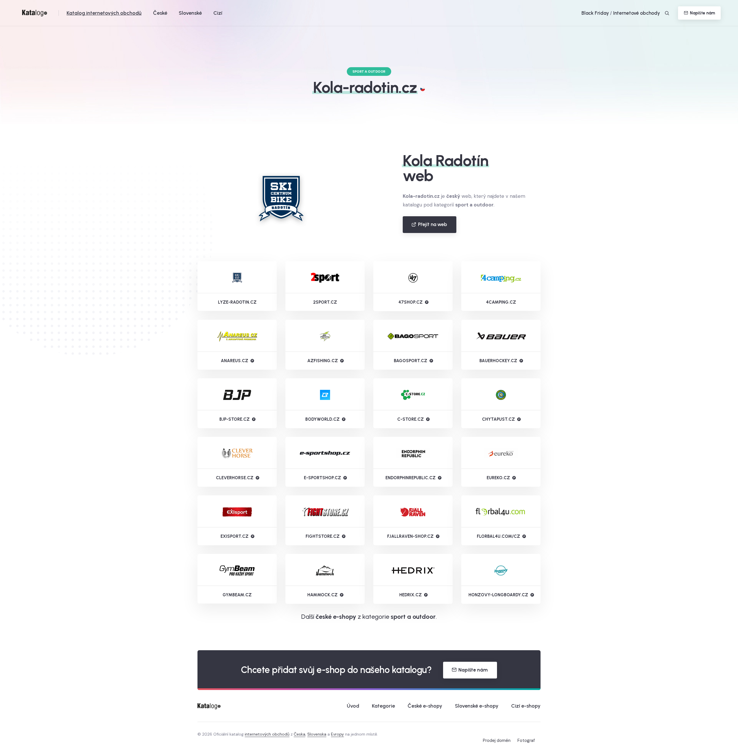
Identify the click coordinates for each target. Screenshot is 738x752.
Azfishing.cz (322, 360)
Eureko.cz (498, 477)
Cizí (217, 13)
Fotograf (526, 740)
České (160, 13)
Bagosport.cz (410, 360)
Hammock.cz (322, 594)
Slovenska (316, 734)
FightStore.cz (323, 536)
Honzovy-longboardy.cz (498, 594)
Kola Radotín (445, 160)
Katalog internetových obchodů (104, 13)
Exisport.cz (234, 536)
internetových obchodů (267, 734)
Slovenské (190, 13)
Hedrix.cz (410, 594)
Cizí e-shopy (526, 706)
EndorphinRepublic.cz (410, 477)
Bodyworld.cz (322, 419)
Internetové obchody (636, 13)
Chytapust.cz (498, 419)
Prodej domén (497, 740)
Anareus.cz (234, 360)
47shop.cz (410, 302)
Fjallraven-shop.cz (410, 536)
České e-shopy (425, 706)
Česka (299, 734)
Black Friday (595, 13)
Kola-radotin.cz (365, 87)
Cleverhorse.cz (234, 477)
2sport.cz (325, 302)
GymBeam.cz (237, 594)
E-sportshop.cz (322, 477)
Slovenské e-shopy (476, 706)
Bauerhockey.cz (498, 360)
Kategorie (383, 706)
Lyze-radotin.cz (237, 302)
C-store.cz (410, 419)
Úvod (353, 706)
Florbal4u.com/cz (498, 536)
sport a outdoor (413, 617)
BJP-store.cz (234, 419)
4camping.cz (501, 302)
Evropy (337, 734)
